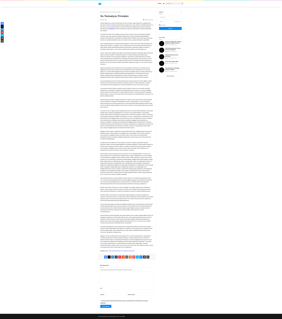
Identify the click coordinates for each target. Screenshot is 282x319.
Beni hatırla (162, 25)
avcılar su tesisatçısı (147, 118)
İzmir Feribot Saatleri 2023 (171, 61)
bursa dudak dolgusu (103, 316)
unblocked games (112, 316)
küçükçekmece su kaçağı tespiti (136, 165)
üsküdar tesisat (117, 58)
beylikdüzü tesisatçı (110, 75)
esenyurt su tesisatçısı (123, 125)
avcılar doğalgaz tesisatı (113, 118)
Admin (167, 44)
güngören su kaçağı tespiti (107, 165)
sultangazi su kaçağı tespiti (111, 167)
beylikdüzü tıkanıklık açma (118, 120)
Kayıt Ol (170, 28)
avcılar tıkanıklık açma (105, 120)
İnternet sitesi (131, 294)
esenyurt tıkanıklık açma (111, 125)
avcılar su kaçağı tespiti (135, 118)
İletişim (160, 3)
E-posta (102, 294)
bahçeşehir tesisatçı (143, 75)
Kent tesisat (139, 73)
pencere (117, 209)
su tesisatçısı (111, 28)
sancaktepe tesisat (126, 58)
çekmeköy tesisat (108, 58)
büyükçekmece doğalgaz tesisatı (128, 122)
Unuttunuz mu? (177, 21)
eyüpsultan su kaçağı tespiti (114, 163)
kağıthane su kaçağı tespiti (121, 165)
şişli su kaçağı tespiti (123, 167)
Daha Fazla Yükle (170, 76)
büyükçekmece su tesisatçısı (144, 122)
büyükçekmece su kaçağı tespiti (137, 124)
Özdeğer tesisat (136, 159)
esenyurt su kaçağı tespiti (136, 125)
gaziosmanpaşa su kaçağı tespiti (141, 163)
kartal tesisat (142, 56)
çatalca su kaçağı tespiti (126, 161)
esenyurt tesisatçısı (132, 75)
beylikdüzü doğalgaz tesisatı (133, 120)
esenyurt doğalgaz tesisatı (110, 127)
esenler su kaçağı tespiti (139, 161)
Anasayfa (103, 12)
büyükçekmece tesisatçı (121, 75)
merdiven (111, 209)
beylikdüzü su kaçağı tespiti (113, 122)
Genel (107, 12)
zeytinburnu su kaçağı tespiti (136, 167)
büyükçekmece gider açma (107, 124)
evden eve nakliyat (120, 316)
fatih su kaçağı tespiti (127, 163)
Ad (101, 288)
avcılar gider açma (124, 118)
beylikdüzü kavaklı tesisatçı (107, 77)
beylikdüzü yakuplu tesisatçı (122, 77)
